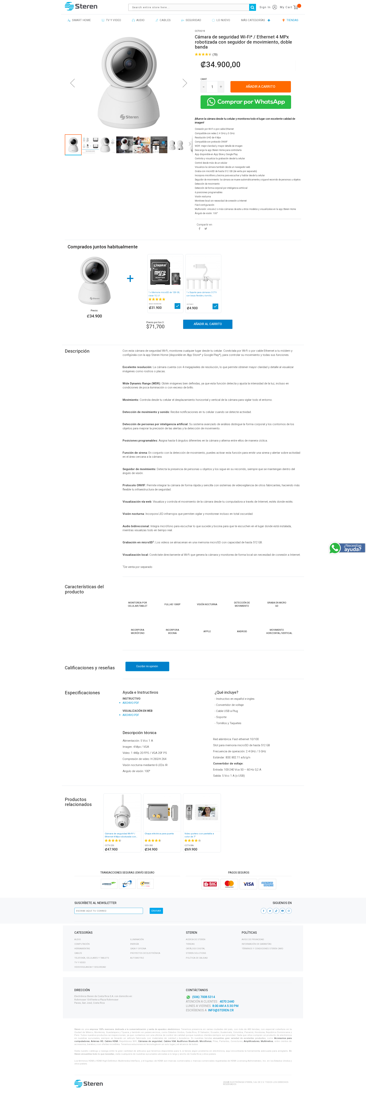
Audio (77, 939)
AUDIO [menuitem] (139, 20)
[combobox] (194, 7)
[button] (72, 83)
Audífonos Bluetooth (187, 1041)
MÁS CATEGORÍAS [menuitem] (253, 20)
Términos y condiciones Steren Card (262, 948)
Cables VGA (170, 1041)
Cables (78, 953)
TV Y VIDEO (80, 962)
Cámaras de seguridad (150, 1041)
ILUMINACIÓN (137, 939)
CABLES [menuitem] (164, 20)
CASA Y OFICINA (138, 948)
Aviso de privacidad (253, 939)
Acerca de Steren (195, 939)
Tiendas (190, 944)
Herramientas (82, 948)
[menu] (183, 20)
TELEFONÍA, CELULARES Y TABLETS (91, 958)
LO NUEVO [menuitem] (222, 20)
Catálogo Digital (195, 948)
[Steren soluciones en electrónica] (81, 6)
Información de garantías (256, 944)
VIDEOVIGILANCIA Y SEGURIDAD (90, 967)
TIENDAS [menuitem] (291, 20)
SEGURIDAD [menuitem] (192, 20)
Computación (82, 944)
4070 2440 (226, 1001)
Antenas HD (97, 1041)
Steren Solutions (196, 953)
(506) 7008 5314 (203, 997)
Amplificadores (251, 1041)
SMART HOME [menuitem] (81, 20)
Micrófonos (205, 1041)
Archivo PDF (131, 703)
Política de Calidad (197, 958)
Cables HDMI (111, 1041)
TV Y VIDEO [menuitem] (112, 20)
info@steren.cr (221, 1010)
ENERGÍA (134, 944)
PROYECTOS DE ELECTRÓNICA (145, 953)
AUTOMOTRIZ (137, 958)
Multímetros (267, 1041)
